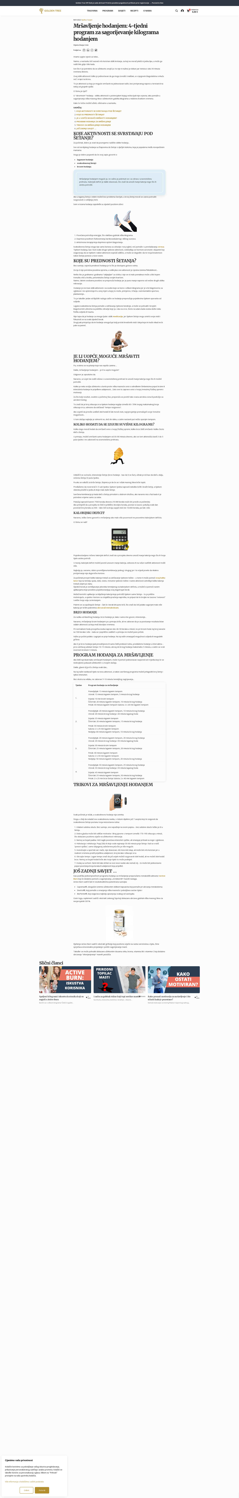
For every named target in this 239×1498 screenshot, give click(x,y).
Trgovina (92, 10)
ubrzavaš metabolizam (108, 607)
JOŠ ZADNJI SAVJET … (86, 128)
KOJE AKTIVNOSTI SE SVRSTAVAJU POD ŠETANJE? (98, 111)
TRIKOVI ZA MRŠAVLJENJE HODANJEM (93, 125)
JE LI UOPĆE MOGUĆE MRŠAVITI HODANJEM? (96, 118)
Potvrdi (42, 1490)
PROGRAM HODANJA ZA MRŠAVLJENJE (93, 121)
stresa (161, 246)
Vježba (84, 20)
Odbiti (26, 1490)
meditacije (118, 316)
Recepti (134, 10)
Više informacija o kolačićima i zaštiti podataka (24, 1481)
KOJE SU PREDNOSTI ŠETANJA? (90, 114)
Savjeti (121, 10)
